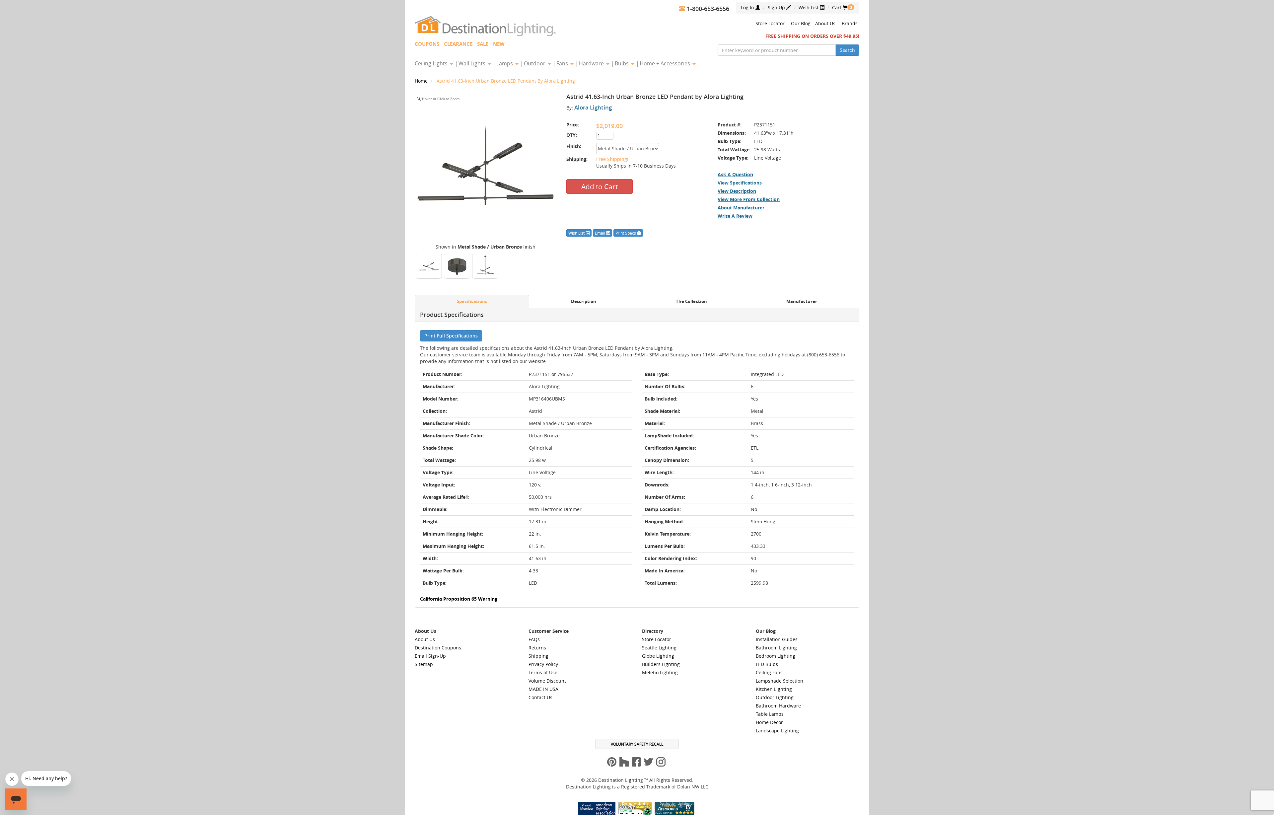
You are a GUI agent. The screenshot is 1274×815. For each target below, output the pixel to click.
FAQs (534, 639)
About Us (825, 23)
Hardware (592, 63)
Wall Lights (473, 63)
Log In (748, 7)
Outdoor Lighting (775, 697)
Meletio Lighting (660, 672)
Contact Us (540, 697)
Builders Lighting (661, 664)
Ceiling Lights (432, 63)
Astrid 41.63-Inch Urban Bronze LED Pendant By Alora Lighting (506, 81)
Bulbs (622, 63)
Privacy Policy (543, 664)
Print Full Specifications (451, 336)
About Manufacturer (741, 207)
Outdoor (535, 63)
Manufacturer (801, 301)
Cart (839, 7)
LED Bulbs (767, 664)
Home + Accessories (665, 63)
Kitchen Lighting (774, 689)
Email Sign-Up (430, 656)
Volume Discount (547, 681)
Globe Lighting (658, 656)
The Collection (691, 301)
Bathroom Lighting (776, 647)
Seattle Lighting (659, 647)
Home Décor (769, 722)
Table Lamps (770, 714)
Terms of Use (543, 672)
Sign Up (777, 7)
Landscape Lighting (777, 730)
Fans (562, 63)
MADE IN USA (543, 689)
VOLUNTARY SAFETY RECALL (637, 744)
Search (847, 50)
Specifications (472, 301)
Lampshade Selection (779, 681)
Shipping (538, 656)
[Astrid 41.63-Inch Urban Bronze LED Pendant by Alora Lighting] (429, 265)
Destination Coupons (438, 647)
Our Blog (801, 23)
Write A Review (735, 216)
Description (583, 301)
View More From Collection (749, 199)
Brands (850, 23)
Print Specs (626, 233)
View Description (737, 191)
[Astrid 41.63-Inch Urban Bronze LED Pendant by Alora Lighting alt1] (485, 265)
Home (422, 81)
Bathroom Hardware (778, 706)
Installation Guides (777, 639)
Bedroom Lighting (775, 656)
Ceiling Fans (769, 672)
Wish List (809, 7)
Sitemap (424, 664)
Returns (537, 647)
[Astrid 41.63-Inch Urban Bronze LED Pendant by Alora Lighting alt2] (457, 265)
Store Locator (770, 23)
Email (600, 233)
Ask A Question (735, 174)
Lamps (505, 63)
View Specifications (740, 183)
